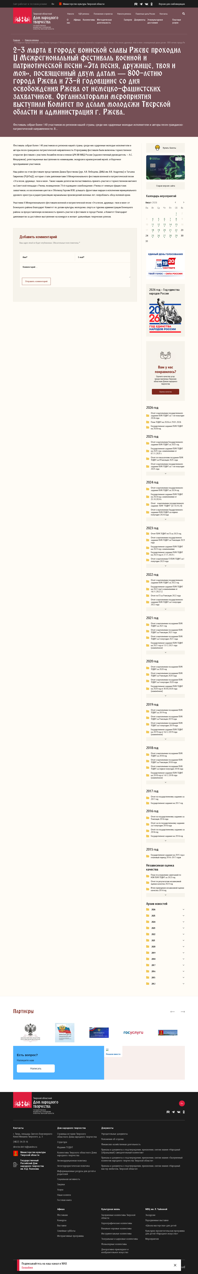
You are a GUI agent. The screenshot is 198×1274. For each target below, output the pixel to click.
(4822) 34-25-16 (20, 1141)
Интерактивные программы (70, 1235)
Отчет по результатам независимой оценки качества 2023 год (166, 882)
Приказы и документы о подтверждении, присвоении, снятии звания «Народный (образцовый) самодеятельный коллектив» (140, 1151)
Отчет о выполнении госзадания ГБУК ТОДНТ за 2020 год (167, 667)
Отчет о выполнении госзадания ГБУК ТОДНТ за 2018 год (167, 754)
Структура (62, 1142)
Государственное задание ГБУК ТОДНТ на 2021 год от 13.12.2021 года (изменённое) (167, 645)
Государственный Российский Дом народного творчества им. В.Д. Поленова (32, 1164)
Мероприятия (152, 1238)
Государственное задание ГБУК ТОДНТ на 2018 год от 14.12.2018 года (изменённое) (167, 775)
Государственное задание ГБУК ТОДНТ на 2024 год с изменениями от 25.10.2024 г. (167, 496)
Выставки (61, 1225)
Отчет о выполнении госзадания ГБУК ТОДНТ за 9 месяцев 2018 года (167, 761)
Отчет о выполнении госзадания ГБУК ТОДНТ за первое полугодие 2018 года (167, 767)
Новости (70, 14)
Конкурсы (61, 1220)
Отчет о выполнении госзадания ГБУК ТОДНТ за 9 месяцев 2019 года (167, 717)
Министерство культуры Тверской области (33, 1153)
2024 (153, 922)
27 (164, 235)
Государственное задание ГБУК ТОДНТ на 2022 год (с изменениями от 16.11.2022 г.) (167, 589)
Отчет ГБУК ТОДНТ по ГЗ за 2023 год (166, 533)
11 (152, 224)
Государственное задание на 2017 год (167, 803)
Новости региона (124, 14)
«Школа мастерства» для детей (160, 1225)
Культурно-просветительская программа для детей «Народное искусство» (165, 1232)
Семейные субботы (66, 1230)
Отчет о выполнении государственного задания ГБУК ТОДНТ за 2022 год (167, 581)
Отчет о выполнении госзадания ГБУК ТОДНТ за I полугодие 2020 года (167, 680)
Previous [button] (172, 1011)
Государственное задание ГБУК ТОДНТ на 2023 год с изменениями (167, 547)
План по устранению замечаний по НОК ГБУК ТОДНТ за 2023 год (166, 876)
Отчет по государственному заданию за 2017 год (167, 797)
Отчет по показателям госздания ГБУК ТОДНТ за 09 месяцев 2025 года (167, 458)
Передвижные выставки (156, 1220)
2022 (153, 934)
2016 (153, 971)
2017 (153, 965)
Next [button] (182, 1011)
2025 (153, 915)
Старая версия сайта (165, 185)
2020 (153, 946)
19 (158, 230)
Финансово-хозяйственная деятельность (121, 1144)
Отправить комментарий (36, 281)
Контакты (164, 14)
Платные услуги (176, 21)
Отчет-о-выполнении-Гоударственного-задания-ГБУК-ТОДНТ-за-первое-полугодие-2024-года (167, 512)
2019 (153, 953)
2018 (153, 959)
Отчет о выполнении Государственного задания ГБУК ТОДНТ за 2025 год (167, 443)
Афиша (77, 19)
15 (176, 224)
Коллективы (89, 19)
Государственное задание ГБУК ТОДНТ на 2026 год (167, 427)
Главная (16, 40)
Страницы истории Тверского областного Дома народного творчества (77, 1135)
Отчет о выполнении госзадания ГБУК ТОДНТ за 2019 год (167, 711)
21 (170, 230)
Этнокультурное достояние (155, 21)
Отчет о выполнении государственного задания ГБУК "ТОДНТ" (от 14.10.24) (167, 504)
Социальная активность (68, 1179)
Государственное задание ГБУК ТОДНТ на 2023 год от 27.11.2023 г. (167, 553)
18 (152, 230)
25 (152, 235)
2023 (153, 928)
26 (158, 235)
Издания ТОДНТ (65, 1147)
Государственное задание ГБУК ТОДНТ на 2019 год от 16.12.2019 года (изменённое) (167, 732)
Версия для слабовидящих (172, 3)
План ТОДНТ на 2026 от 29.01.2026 (166, 422)
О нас (68, 21)
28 (170, 235)
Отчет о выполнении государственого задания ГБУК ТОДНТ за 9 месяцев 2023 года (168, 540)
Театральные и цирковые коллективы (119, 1238)
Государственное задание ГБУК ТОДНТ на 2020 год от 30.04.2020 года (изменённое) (167, 688)
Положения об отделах (112, 1139)
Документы (139, 19)
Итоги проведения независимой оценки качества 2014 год (167, 889)
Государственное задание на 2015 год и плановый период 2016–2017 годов (167, 856)
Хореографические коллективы (116, 1223)
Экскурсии (150, 1215)
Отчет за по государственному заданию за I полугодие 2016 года (167, 824)
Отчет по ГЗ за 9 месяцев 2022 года (166, 595)
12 (158, 224)
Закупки (61, 1184)
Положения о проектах (103, 14)
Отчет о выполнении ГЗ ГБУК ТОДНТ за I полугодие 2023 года (167, 560)
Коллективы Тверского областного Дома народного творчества (77, 1154)
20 (164, 230)
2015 (153, 977)
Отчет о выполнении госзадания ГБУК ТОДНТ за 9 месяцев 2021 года (167, 631)
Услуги (60, 1189)
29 (176, 235)
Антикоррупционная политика (71, 1160)
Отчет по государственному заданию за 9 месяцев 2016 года (167, 817)
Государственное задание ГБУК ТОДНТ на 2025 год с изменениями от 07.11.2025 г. (167, 451)
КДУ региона (84, 14)
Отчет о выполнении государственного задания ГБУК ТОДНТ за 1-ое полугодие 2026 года (167, 415)
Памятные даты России (145, 14)
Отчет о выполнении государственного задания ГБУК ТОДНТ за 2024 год (167, 489)
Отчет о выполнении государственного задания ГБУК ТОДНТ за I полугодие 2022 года (167, 602)
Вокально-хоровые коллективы (116, 1228)
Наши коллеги (64, 1194)
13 (164, 224)
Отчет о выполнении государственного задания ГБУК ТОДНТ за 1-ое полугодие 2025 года (167, 466)
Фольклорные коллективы (114, 1244)
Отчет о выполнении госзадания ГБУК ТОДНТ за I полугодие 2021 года (167, 637)
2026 (153, 909)
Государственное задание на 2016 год (167, 836)
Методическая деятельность (104, 21)
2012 (153, 983)
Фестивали (62, 1215)
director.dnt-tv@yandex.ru (25, 1146)
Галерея (128, 19)
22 (176, 230)
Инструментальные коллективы (116, 1233)
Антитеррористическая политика (73, 1165)
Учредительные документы (114, 1133)
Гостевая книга (64, 1200)
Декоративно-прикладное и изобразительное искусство (115, 1251)
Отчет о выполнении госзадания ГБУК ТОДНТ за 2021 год (167, 624)
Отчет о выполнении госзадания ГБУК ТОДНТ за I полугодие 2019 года (167, 724)
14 (170, 224)
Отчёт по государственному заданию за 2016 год (168, 830)
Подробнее (27, 1267)
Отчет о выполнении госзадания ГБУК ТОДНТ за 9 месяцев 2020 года (167, 674)
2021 (153, 940)
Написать (35, 1068)
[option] (30, 1032)
